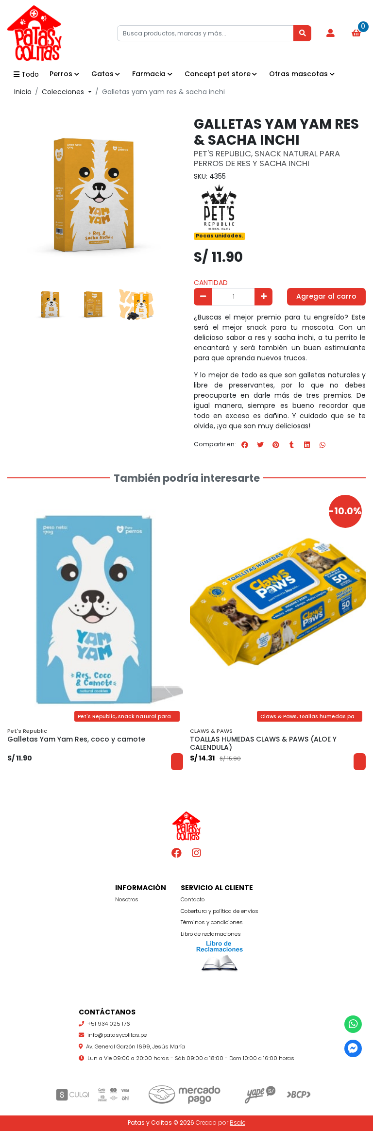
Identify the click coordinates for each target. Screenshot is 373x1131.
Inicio (23, 92)
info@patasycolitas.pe (117, 1035)
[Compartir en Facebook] (245, 445)
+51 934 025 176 (108, 1024)
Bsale (237, 1123)
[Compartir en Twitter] (260, 445)
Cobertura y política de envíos (219, 911)
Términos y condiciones (212, 922)
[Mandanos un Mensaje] (353, 1049)
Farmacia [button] (149, 74)
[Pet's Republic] (218, 205)
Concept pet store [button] (218, 74)
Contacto (192, 899)
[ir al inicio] (186, 826)
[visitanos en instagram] (196, 853)
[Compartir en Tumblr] (291, 445)
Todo (30, 74)
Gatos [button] (102, 74)
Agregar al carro (326, 296)
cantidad (211, 282)
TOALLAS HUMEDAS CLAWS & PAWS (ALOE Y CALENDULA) (263, 743)
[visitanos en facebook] (177, 853)
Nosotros (126, 899)
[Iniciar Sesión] (330, 33)
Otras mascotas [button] (298, 74)
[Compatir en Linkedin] (307, 445)
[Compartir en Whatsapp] (322, 445)
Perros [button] (61, 74)
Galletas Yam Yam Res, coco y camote (76, 739)
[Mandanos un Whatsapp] (353, 1024)
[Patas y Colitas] (55, 33)
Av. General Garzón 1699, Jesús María (135, 1046)
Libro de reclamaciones (211, 934)
